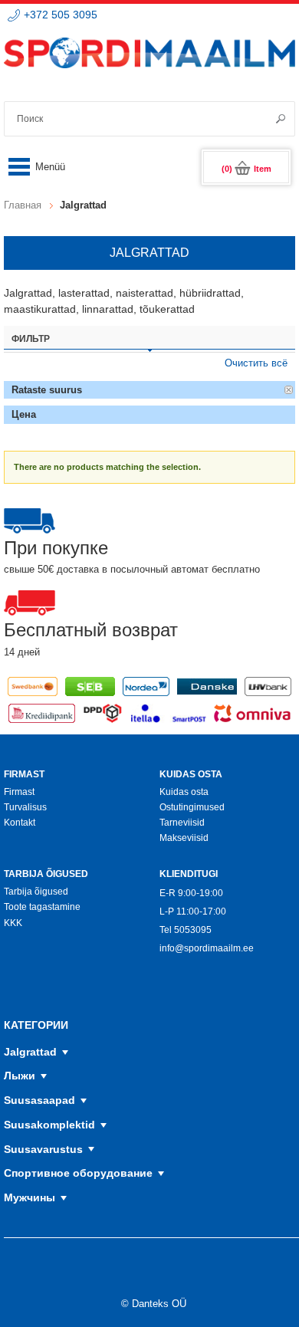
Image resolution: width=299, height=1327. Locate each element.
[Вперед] (275, 118)
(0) (246, 168)
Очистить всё (256, 363)
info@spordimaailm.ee (206, 948)
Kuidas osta (184, 792)
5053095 (193, 930)
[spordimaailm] (149, 60)
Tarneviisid (182, 822)
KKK (13, 923)
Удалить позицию (289, 390)
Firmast (19, 792)
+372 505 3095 (60, 14)
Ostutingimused (192, 807)
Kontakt (19, 822)
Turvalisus (25, 807)
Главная (22, 205)
